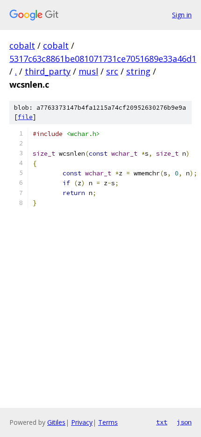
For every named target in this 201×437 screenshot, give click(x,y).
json (184, 422)
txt (161, 422)
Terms (108, 422)
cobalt (22, 45)
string (138, 71)
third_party (48, 71)
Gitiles (56, 422)
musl (88, 71)
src (112, 71)
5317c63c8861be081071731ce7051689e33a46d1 (102, 58)
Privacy (82, 422)
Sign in (182, 14)
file (25, 117)
